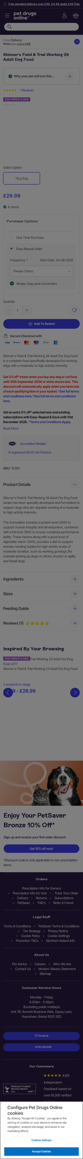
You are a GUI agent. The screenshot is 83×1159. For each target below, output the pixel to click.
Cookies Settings (41, 1140)
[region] (41, 1130)
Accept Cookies (41, 1151)
